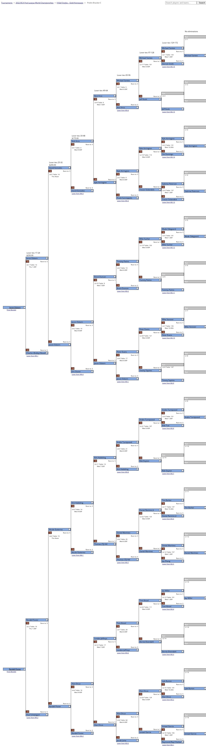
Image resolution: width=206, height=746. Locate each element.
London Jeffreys (123, 650)
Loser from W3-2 (123, 291)
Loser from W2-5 (168, 564)
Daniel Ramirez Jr (169, 516)
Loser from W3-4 (123, 110)
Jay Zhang (166, 561)
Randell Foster (78, 733)
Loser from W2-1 (168, 745)
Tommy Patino (168, 290)
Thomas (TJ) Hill (123, 559)
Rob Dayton (167, 470)
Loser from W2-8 (168, 428)
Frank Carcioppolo (124, 198)
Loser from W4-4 (78, 374)
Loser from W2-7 (168, 473)
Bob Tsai (165, 425)
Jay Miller (188, 598)
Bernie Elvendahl (169, 651)
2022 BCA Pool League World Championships (35, 3)
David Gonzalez (78, 190)
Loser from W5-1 (32, 356)
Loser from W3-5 (123, 743)
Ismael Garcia (190, 733)
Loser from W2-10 (168, 338)
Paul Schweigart (33, 714)
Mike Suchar (167, 244)
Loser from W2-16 (168, 67)
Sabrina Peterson (192, 191)
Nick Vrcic (121, 107)
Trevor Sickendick (169, 199)
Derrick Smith (168, 64)
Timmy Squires (168, 380)
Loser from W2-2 (168, 700)
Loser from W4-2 (78, 736)
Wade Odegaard (191, 236)
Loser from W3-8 (123, 472)
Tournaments (7, 3)
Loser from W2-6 (168, 519)
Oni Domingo (167, 154)
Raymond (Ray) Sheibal (171, 742)
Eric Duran (76, 371)
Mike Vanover (190, 327)
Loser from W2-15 (168, 112)
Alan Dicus (166, 697)
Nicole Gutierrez (78, 552)
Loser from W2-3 (168, 654)
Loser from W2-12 (168, 247)
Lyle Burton (189, 688)
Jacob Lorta (121, 740)
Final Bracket (11, 310)
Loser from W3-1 (123, 382)
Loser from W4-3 (78, 193)
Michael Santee (191, 55)
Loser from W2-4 (168, 609)
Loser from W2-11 (168, 293)
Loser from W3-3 (123, 201)
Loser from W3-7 (123, 562)
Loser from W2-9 (168, 383)
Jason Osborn (122, 379)
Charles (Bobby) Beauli (36, 353)
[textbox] (181, 2)
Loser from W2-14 (168, 157)
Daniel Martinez (191, 553)
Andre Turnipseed (192, 417)
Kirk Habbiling (122, 469)
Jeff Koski (166, 109)
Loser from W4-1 (78, 555)
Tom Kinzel (166, 606)
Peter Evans (167, 335)
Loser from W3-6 (123, 653)
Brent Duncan (122, 288)
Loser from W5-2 (32, 717)
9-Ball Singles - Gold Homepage (70, 3)
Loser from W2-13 (168, 202)
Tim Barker (189, 507)
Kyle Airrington (191, 146)
